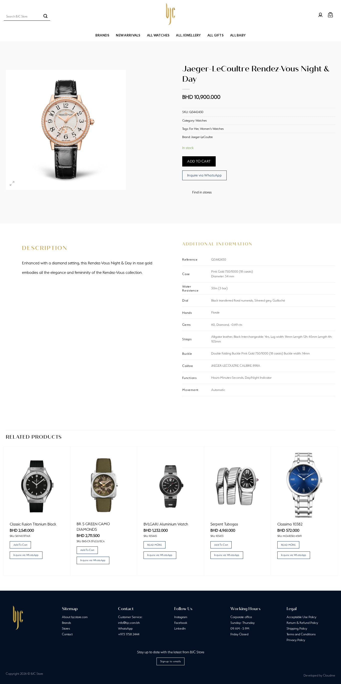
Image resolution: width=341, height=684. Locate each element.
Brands (102, 35)
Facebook (180, 623)
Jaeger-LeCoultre (202, 137)
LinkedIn (180, 628)
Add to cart (198, 161)
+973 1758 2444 (128, 634)
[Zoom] (12, 184)
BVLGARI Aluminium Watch (166, 524)
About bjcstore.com (75, 617)
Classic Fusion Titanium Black (33, 524)
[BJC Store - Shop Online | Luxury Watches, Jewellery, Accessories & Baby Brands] (170, 13)
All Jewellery (188, 35)
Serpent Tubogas (224, 524)
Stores (66, 628)
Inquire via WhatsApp (204, 175)
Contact (67, 634)
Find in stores (202, 192)
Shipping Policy (297, 628)
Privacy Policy (296, 640)
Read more (154, 544)
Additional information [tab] (217, 244)
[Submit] (45, 16)
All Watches (158, 35)
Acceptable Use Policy (301, 617)
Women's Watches (212, 129)
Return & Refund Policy (302, 623)
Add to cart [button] (20, 544)
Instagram (180, 617)
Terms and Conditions (301, 634)
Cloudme (329, 675)
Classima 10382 (290, 524)
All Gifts (215, 35)
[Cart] (330, 15)
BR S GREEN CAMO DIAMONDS (93, 526)
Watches (201, 120)
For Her (193, 129)
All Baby (238, 35)
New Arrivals (128, 35)
